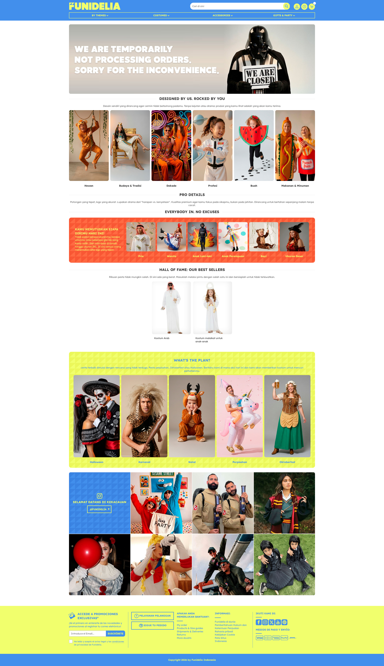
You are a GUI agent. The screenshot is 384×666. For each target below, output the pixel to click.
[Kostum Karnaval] (144, 416)
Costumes (160, 15)
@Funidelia (98, 509)
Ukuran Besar (294, 256)
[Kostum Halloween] (97, 416)
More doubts (184, 637)
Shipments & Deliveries (190, 631)
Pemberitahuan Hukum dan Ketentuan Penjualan (231, 626)
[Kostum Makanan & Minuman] (295, 145)
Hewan (88, 185)
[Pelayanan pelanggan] (304, 6)
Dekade (171, 185)
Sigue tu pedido (154, 625)
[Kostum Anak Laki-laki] (202, 237)
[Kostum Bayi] (263, 237)
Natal (192, 462)
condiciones (118, 641)
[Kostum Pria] (141, 237)
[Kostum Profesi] (212, 145)
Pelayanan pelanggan (155, 615)
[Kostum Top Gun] (223, 565)
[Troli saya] (312, 6)
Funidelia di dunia (225, 621)
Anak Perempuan (233, 256)
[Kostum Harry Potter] (284, 503)
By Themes (99, 15)
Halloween (96, 462)
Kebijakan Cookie (225, 634)
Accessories (221, 15)
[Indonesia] (259, 622)
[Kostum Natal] (192, 416)
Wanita (171, 256)
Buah (253, 185)
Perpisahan (239, 462)
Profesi (212, 185)
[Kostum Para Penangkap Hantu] (223, 503)
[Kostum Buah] (254, 145)
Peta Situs (220, 637)
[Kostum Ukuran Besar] (294, 237)
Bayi (264, 256)
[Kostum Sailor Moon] (161, 565)
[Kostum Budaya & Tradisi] (130, 145)
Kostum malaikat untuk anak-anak (209, 340)
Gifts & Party (282, 15)
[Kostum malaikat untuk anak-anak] (212, 307)
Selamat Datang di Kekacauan (99, 502)
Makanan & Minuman (295, 185)
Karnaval (144, 462)
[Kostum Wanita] (171, 237)
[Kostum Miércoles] (284, 565)
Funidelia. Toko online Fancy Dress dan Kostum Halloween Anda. (94, 6)
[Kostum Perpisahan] (240, 416)
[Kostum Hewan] (89, 145)
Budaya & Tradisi (130, 185)
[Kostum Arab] (171, 307)
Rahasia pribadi (224, 631)
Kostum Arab (161, 338)
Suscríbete (115, 633)
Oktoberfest (287, 462)
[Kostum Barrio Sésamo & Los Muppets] (161, 503)
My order (182, 624)
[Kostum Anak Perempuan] (233, 237)
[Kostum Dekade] (171, 145)
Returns (181, 634)
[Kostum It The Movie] (99, 565)
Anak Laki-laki (202, 256)
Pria (141, 256)
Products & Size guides (190, 628)
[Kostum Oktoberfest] (287, 416)
